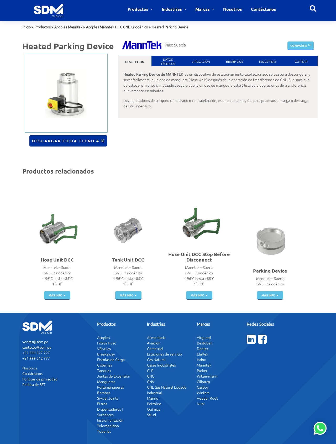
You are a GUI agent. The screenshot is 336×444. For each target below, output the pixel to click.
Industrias (172, 9)
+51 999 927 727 (36, 352)
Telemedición (108, 425)
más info (55, 295)
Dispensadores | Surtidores (110, 411)
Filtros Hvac (106, 343)
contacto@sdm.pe (36, 347)
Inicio (27, 26)
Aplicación (201, 61)
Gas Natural (156, 359)
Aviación (153, 343)
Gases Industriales (161, 365)
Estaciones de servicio (164, 354)
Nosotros (232, 9)
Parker (202, 370)
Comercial (155, 348)
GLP (150, 370)
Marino (152, 398)
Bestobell (205, 343)
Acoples (103, 337)
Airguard (204, 337)
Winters (203, 392)
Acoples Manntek (68, 26)
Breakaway (106, 354)
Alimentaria (156, 337)
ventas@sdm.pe (35, 341)
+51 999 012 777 (36, 358)
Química (153, 409)
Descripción (134, 62)
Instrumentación (110, 420)
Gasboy (203, 387)
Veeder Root (207, 398)
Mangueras (106, 381)
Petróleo (154, 403)
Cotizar (301, 61)
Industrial (154, 392)
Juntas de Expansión (113, 376)
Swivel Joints (107, 398)
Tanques (104, 370)
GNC (150, 376)
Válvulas (104, 348)
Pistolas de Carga (111, 359)
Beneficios (234, 61)
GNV (150, 381)
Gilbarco (203, 381)
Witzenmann (207, 376)
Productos (138, 9)
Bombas (103, 392)
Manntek (204, 365)
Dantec (202, 348)
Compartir (298, 45)
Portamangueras (110, 387)
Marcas (203, 9)
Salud (151, 414)
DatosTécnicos (168, 61)
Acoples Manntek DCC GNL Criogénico (117, 26)
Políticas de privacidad (39, 379)
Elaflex (202, 354)
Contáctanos (263, 9)
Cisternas (104, 365)
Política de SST (33, 384)
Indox (201, 359)
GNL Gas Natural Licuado (166, 387)
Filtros (102, 403)
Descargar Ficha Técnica (65, 140)
